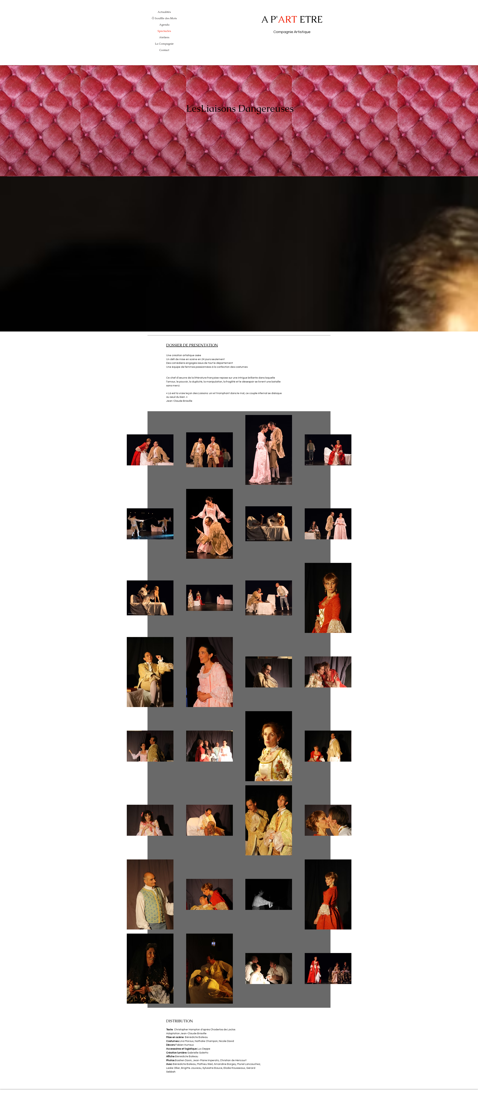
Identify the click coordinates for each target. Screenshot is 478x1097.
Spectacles (164, 31)
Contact (164, 50)
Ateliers (164, 37)
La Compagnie (164, 43)
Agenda (164, 24)
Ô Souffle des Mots (164, 18)
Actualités (164, 12)
